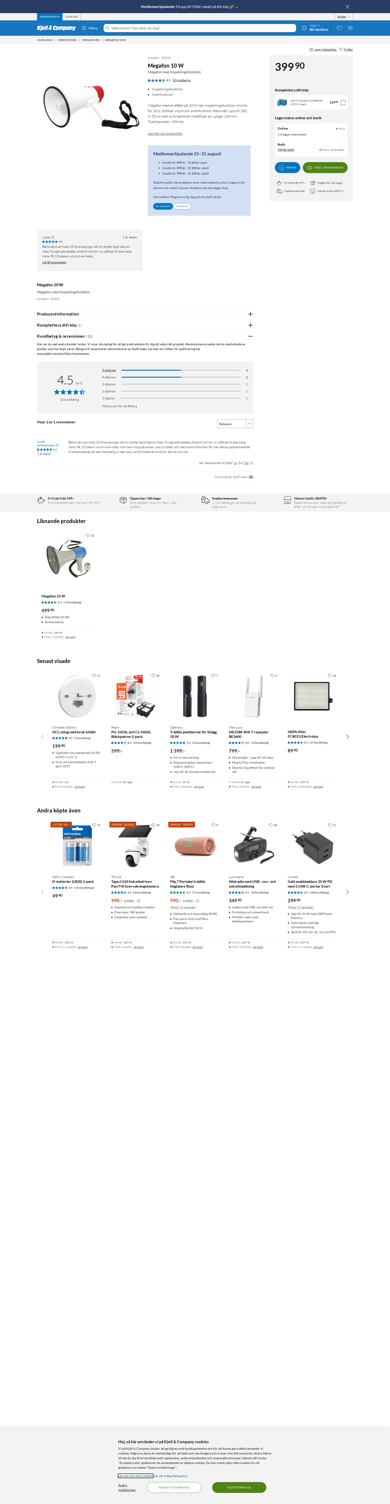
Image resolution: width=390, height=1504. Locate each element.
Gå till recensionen (54, 262)
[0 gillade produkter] (339, 27)
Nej (246, 463)
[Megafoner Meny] (103, 40)
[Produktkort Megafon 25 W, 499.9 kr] (69, 558)
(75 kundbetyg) (201, 892)
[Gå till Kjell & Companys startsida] (58, 28)
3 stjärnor (109, 384)
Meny (93, 28)
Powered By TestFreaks (231, 477)
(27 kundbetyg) (319, 742)
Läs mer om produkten (165, 133)
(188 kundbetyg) (319, 892)
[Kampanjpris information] (138, 901)
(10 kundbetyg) (201, 742)
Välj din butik (286, 150)
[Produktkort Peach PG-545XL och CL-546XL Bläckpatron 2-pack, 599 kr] (136, 696)
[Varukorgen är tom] (350, 27)
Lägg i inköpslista (325, 49)
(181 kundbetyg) (84, 887)
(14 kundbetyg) (260, 742)
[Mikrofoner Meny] (79, 40)
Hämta (291, 167)
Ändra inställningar (127, 1487)
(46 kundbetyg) (142, 892)
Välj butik (70, 637)
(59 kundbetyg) (142, 742)
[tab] (50, 16)
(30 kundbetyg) (260, 892)
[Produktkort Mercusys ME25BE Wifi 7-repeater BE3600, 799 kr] (254, 696)
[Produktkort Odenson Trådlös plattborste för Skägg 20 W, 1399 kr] (195, 696)
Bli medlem (163, 206)
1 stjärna (108, 398)
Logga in (182, 206)
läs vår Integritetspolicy (170, 1476)
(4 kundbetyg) (82, 738)
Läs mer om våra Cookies (135, 1476)
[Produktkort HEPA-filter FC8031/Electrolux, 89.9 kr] (312, 696)
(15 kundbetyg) (72, 602)
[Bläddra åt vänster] (42, 736)
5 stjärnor (109, 370)
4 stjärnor (109, 377)
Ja (235, 463)
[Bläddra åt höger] (347, 736)
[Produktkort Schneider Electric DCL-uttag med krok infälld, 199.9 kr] (77, 696)
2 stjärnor (109, 391)
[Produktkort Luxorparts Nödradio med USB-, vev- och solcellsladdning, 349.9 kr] (254, 846)
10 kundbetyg (181, 80)
